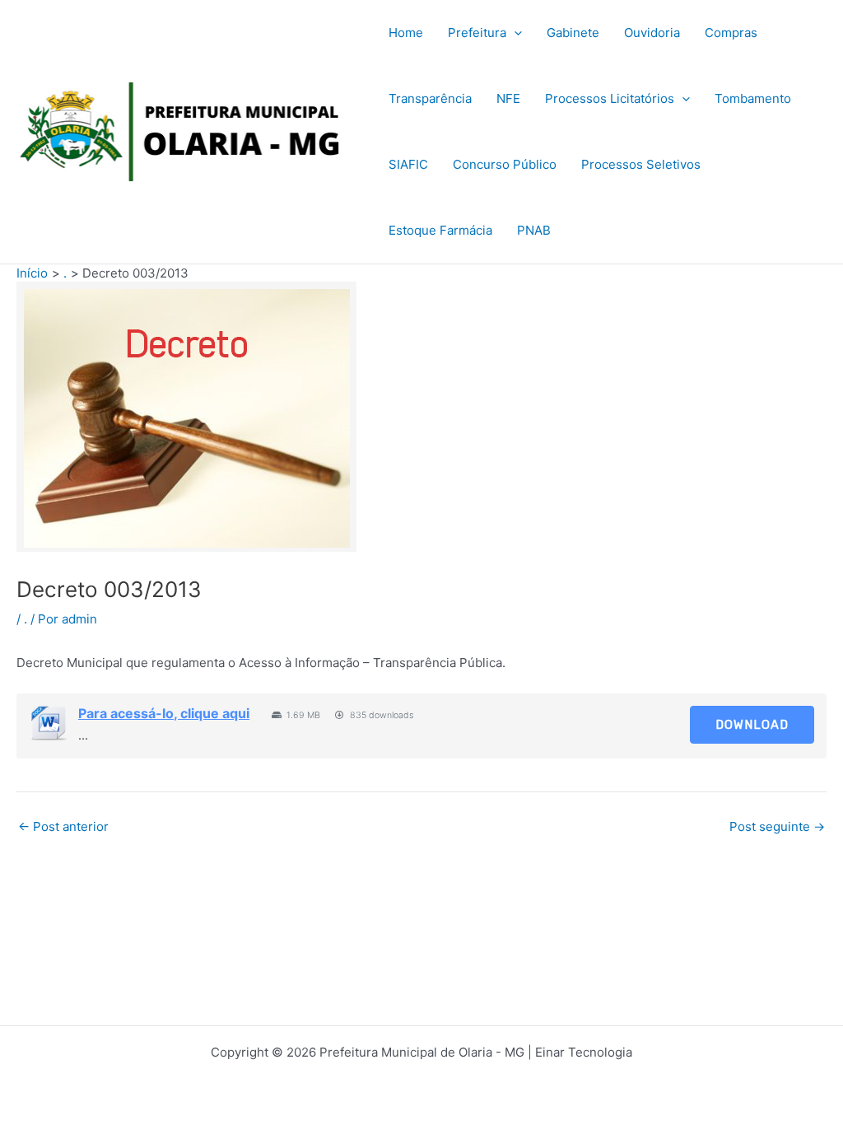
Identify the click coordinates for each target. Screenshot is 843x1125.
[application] (514, 33)
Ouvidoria (652, 32)
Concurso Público (505, 164)
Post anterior (63, 826)
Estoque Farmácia (440, 230)
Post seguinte (777, 826)
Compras (731, 32)
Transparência (430, 98)
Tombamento (753, 98)
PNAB (534, 230)
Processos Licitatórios (609, 98)
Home (406, 32)
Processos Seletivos (641, 164)
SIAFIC (408, 164)
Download (752, 724)
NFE (508, 98)
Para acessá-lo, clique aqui (163, 713)
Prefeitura (477, 32)
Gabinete (573, 32)
